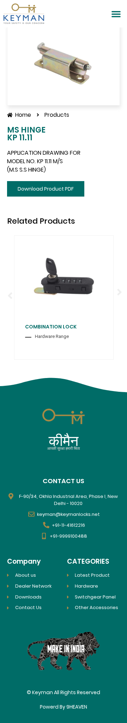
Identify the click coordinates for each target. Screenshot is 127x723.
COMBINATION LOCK (51, 326)
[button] (116, 13)
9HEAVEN (76, 706)
